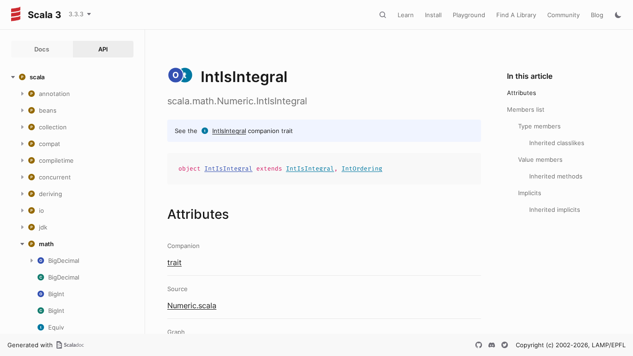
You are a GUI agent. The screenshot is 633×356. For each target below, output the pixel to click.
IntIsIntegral (229, 130)
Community (563, 15)
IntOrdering (362, 168)
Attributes (521, 92)
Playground (469, 15)
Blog (597, 15)
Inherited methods (555, 176)
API (103, 49)
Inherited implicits (554, 209)
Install (433, 15)
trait (174, 262)
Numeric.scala (191, 305)
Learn (406, 15)
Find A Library (516, 15)
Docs (41, 49)
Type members (539, 126)
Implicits (529, 193)
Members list (525, 109)
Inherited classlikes (556, 142)
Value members (540, 159)
